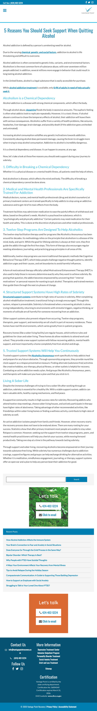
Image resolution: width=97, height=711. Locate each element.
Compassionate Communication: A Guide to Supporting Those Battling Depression (42, 575)
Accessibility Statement (67, 706)
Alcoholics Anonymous (43, 355)
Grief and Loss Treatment (48, 662)
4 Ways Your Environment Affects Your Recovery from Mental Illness (36, 565)
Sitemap (48, 668)
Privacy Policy (52, 706)
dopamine (31, 109)
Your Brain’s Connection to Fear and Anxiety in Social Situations (33, 545)
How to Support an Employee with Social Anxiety (27, 580)
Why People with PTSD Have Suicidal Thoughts (26, 560)
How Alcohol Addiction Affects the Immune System (28, 540)
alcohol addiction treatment (23, 87)
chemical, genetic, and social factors (38, 52)
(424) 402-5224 (16, 3)
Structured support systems (16, 296)
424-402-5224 (50, 506)
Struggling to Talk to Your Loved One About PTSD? (28, 585)
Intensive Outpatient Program (48, 653)
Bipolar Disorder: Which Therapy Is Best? (24, 555)
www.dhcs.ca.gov (54, 696)
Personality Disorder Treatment (48, 656)
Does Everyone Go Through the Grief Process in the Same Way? (33, 550)
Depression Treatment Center (48, 649)
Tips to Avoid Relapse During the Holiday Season (27, 570)
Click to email (49, 515)
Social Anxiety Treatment (48, 659)
